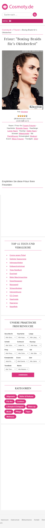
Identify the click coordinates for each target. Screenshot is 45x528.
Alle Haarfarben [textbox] (23, 337)
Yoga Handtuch (16, 270)
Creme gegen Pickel (18, 255)
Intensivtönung (15, 292)
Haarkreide (14, 299)
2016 (36, 139)
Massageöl (14, 285)
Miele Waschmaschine (18, 277)
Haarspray (14, 303)
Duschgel (13, 274)
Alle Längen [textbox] (34, 337)
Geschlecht (8, 334)
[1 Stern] (19, 116)
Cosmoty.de (6, 30)
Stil (31, 350)
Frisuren (16, 30)
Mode (8, 412)
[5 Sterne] (27, 116)
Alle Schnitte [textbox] (10, 345)
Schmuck (20, 342)
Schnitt (7, 342)
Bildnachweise (27, 520)
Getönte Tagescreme (18, 259)
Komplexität (8, 358)
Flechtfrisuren (12, 136)
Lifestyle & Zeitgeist (15, 407)
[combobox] (10, 337)
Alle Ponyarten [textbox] (11, 353)
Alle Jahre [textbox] (33, 361)
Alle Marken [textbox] (22, 369)
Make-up (32, 407)
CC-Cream (14, 296)
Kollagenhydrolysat (17, 266)
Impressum (4, 520)
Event (18, 358)
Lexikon (20, 401)
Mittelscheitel (24, 133)
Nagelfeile (14, 307)
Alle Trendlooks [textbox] (11, 369)
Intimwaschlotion (16, 263)
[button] (5, 21)
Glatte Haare (31, 131)
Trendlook (8, 366)
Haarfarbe (20, 334)
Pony (6, 350)
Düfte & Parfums (26, 396)
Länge (31, 334)
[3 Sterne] (23, 116)
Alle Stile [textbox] (34, 353)
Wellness (10, 417)
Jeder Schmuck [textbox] (23, 345)
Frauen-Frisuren (29, 126)
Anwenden (23, 375)
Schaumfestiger (16, 288)
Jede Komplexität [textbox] (11, 361)
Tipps (28, 412)
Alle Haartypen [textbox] (36, 345)
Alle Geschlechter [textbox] (11, 337)
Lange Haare (12, 131)
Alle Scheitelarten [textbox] (23, 353)
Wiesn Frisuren (18, 139)
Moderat (33, 136)
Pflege (18, 412)
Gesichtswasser (16, 281)
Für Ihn (9, 401)
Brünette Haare (22, 128)
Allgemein (10, 396)
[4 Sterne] (25, 116)
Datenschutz (15, 520)
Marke (19, 366)
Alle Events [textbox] (21, 361)
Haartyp (32, 342)
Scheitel (20, 350)
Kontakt (36, 520)
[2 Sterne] (21, 116)
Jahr (30, 358)
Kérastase (24, 112)
